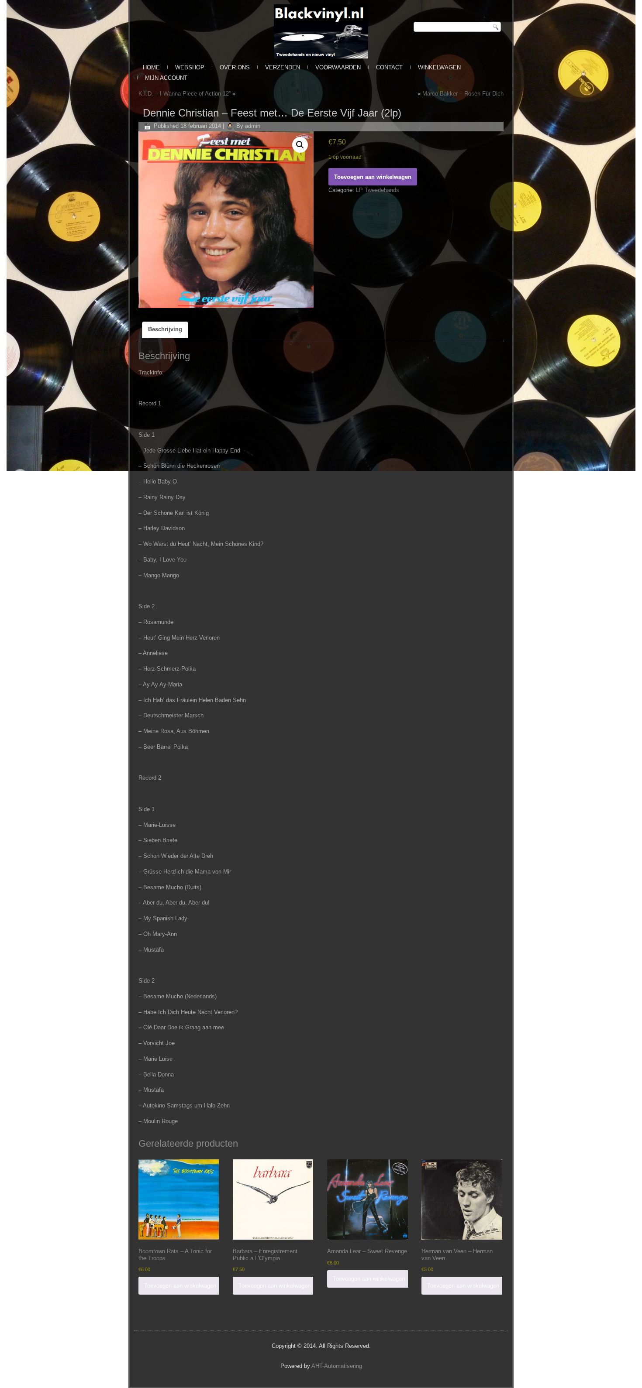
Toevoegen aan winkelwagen (372, 177)
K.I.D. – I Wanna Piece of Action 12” (184, 93)
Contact (389, 67)
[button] (300, 145)
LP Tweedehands (377, 190)
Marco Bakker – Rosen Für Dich (463, 93)
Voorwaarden (338, 67)
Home (151, 67)
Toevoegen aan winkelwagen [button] (180, 1285)
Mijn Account (166, 78)
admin (252, 126)
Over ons (235, 67)
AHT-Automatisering (336, 1366)
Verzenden (282, 67)
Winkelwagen (439, 67)
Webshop (189, 67)
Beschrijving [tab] (165, 329)
